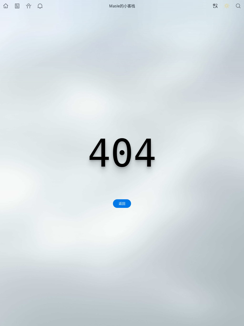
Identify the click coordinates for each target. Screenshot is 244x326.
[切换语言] (215, 6)
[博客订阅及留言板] (40, 6)
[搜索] (238, 6)
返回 (122, 203)
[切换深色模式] (227, 6)
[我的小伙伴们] (28, 6)
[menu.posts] (17, 6)
